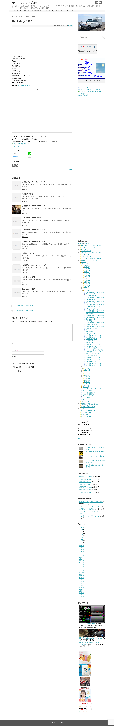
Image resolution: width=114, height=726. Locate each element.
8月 (82, 529)
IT (28, 11)
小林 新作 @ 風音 (91, 324)
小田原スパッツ (88, 399)
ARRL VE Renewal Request (95, 452)
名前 (14, 343)
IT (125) (83, 262)
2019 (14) (87, 375)
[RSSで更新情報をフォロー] (100, 2)
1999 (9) (87, 270)
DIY (32, 11)
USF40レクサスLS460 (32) (89, 405)
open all (80, 243)
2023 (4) (87, 378)
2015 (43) (87, 368)
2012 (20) (87, 288)
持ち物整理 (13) (86, 416)
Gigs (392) (86, 265)
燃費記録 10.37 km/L (85, 476)
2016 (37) (87, 370)
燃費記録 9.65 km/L (85, 492)
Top (11, 11)
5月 (82, 535)
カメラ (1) (84, 408)
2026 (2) (87, 383)
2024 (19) (87, 380)
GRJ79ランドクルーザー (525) (91, 258)
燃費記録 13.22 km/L (85, 484)
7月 (82, 531)
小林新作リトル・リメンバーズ (96, 335)
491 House (86, 397)
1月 (82, 542)
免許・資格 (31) (86, 414)
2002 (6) (87, 275)
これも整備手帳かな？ (90, 394)
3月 (82, 539)
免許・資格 (23, 11)
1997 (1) (87, 267)
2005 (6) (87, 280)
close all (86, 243)
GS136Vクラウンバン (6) (89, 260)
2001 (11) (87, 273)
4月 (82, 537)
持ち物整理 (37, 11)
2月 (82, 540)
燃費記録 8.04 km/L (85, 489)
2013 (70, 26)
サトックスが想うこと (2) (89, 410)
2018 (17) (87, 373)
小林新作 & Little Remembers (24, 305)
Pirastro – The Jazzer (89, 396)
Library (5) (86, 385)
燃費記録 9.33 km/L (85, 479)
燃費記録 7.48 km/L (85, 487)
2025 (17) (87, 382)
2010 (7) (87, 285)
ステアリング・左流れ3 (86, 506)
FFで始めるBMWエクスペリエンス (90, 638)
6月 (82, 533)
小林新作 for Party (91, 295)
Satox (70, 170)
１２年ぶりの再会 (88, 390)
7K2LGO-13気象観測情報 (87, 624)
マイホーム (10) (86, 412)
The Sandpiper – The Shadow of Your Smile (97, 388)
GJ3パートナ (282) (87, 256)
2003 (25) (87, 277)
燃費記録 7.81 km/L (85, 482)
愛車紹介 (44, 11)
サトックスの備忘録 (24, 2)
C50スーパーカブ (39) (88, 247)
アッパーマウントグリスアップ (89, 511)
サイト (14, 357)
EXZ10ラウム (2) (86, 251)
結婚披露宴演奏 (91, 340)
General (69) (85, 254)
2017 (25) (87, 372)
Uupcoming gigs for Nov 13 (94, 306)
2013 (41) (87, 290)
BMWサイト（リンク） (73, 11)
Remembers (90, 330)
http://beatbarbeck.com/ (25, 85)
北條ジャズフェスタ (92, 353)
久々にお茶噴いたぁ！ (90, 392)
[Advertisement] (42, 41)
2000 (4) (87, 272)
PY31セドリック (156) (88, 401)
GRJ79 (16, 11)
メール (15, 350)
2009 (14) (87, 283)
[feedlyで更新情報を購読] (96, 2)
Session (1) (86, 387)
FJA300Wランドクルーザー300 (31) (92, 253)
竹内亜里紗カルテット (93, 328)
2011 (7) (87, 287)
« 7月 (79, 438)
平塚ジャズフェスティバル (94, 350)
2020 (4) (87, 377)
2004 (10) (87, 278)
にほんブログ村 (17, 146)
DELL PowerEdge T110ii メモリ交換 (91, 502)
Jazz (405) (84, 263)
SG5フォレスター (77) (88, 403)
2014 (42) (87, 367)
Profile (57, 11)
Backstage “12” (90, 294)
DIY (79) (83, 249)
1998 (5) (87, 268)
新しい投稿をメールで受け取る (24, 367)
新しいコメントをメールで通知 (24, 363)
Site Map (51, 11)
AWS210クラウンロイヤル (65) (91, 245)
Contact (63, 11)
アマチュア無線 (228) (88, 407)
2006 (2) (87, 282)
